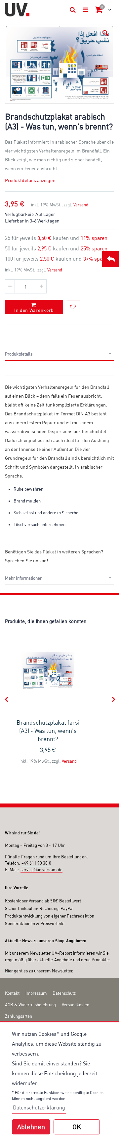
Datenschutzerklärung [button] (39, 1107)
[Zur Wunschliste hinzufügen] (73, 307)
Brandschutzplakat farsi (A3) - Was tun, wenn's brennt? (48, 730)
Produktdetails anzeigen (30, 180)
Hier (9, 970)
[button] (105, 33)
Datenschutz (64, 993)
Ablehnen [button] (31, 1127)
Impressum (36, 993)
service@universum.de (41, 869)
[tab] (59, 354)
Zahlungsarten (18, 1016)
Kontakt (12, 993)
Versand (80, 204)
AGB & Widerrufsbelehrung (30, 1004)
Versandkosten (75, 1004)
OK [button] (76, 1127)
